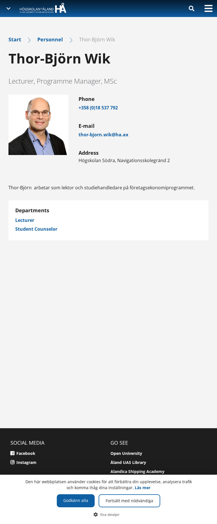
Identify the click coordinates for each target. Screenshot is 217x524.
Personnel (50, 39)
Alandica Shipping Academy (137, 471)
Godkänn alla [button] (75, 500)
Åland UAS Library (128, 462)
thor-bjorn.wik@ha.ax (103, 134)
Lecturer (24, 220)
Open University (126, 453)
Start (14, 39)
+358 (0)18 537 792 (98, 108)
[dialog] (108, 499)
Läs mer (142, 487)
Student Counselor (36, 229)
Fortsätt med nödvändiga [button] (129, 500)
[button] (109, 514)
